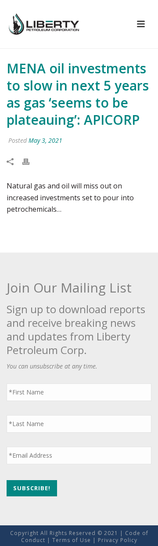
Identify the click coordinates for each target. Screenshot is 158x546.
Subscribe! (31, 488)
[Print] (30, 161)
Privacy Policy (117, 540)
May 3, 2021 (45, 140)
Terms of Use (71, 540)
